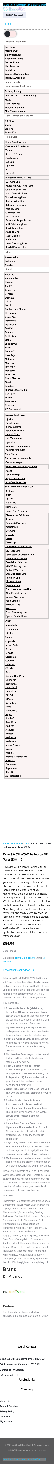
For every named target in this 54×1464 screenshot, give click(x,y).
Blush (8, 124)
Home (6, 843)
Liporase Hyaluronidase (17, 73)
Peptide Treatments (15, 107)
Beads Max (10, 316)
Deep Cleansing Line (16, 243)
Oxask (8, 382)
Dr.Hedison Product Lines (18, 177)
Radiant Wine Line (14, 201)
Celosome (10, 290)
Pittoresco (10, 397)
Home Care (11, 136)
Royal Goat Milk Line (16, 193)
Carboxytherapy (13, 91)
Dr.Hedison (11, 336)
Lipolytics (10, 70)
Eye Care (9, 161)
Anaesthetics (11, 257)
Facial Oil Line (12, 235)
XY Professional (13, 409)
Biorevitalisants (13, 54)
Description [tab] (9, 970)
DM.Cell (9, 328)
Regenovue (10, 401)
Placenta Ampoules (15, 77)
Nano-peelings (12, 103)
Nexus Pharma (12, 378)
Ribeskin (9, 405)
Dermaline (10, 324)
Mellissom (10, 374)
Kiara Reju (10, 355)
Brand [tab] (18, 970)
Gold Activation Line (15, 189)
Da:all (8, 305)
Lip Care (9, 165)
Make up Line (12, 231)
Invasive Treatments (15, 41)
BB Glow (9, 121)
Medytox (9, 363)
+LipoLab (9, 274)
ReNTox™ (10, 393)
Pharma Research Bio (16, 389)
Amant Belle (11, 278)
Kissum (9, 282)
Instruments (11, 261)
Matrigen (9, 359)
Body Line (10, 239)
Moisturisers (11, 158)
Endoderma (11, 343)
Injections (10, 47)
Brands (9, 269)
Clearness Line (12, 212)
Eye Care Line (12, 216)
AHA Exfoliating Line (16, 224)
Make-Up (10, 173)
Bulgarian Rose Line (15, 205)
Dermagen (10, 313)
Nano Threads (12, 82)
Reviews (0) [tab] (27, 970)
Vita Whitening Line (15, 197)
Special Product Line (15, 247)
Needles (9, 265)
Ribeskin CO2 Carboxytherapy (20, 95)
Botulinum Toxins (14, 58)
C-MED (8, 286)
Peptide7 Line (12, 208)
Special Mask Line (14, 228)
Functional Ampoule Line (18, 220)
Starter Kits (10, 132)
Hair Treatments (13, 66)
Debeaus (9, 297)
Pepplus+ (9, 385)
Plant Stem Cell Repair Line (19, 185)
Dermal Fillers (12, 62)
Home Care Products (15, 142)
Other (8, 251)
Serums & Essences (15, 154)
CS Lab (8, 301)
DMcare (9, 332)
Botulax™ (10, 351)
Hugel (8, 347)
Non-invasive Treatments (18, 85)
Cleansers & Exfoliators (17, 146)
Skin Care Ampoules (15, 111)
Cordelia (9, 293)
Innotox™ (10, 366)
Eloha (8, 339)
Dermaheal (10, 320)
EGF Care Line (12, 181)
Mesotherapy (11, 50)
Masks (8, 99)
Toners (8, 150)
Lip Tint (9, 128)
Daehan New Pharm (15, 309)
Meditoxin (10, 370)
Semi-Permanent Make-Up (19, 115)
